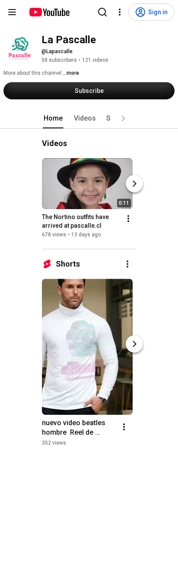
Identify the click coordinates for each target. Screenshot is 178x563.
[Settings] (119, 12)
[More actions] (128, 218)
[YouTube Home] (49, 12)
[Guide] (12, 12)
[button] (123, 118)
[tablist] (89, 118)
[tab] (53, 118)
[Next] (134, 183)
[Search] (102, 12)
